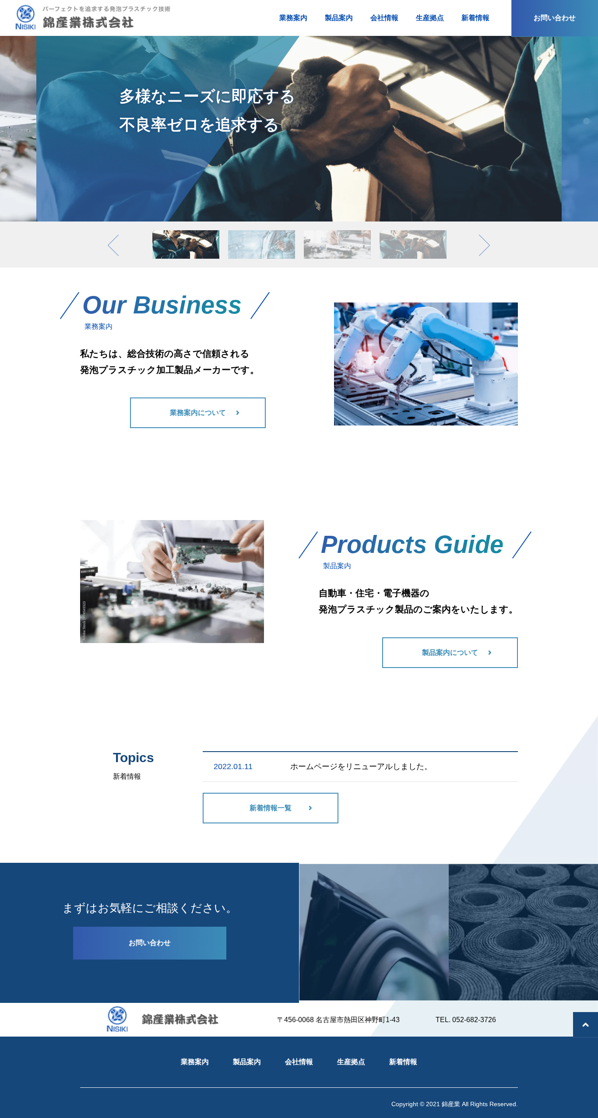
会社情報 (299, 1061)
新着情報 (403, 1061)
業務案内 (195, 1061)
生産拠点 (351, 1061)
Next (487, 221)
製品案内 (247, 1061)
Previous (116, 221)
